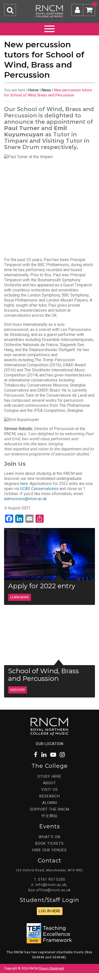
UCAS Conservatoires (39, 488)
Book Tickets (49, 843)
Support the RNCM (49, 809)
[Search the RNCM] (10, 10)
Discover (17, 690)
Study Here (49, 776)
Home (33, 90)
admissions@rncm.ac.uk (25, 498)
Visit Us (49, 789)
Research (49, 796)
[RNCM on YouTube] (53, 755)
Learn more (19, 597)
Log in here (49, 911)
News (46, 90)
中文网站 (49, 816)
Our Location (49, 744)
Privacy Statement (51, 968)
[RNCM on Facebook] (36, 755)
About (49, 783)
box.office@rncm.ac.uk (49, 890)
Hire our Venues (49, 850)
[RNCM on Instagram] (62, 755)
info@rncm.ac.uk (51, 885)
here (24, 483)
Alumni (49, 802)
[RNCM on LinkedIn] (44, 755)
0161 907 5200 (51, 879)
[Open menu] (49, 28)
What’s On (49, 837)
